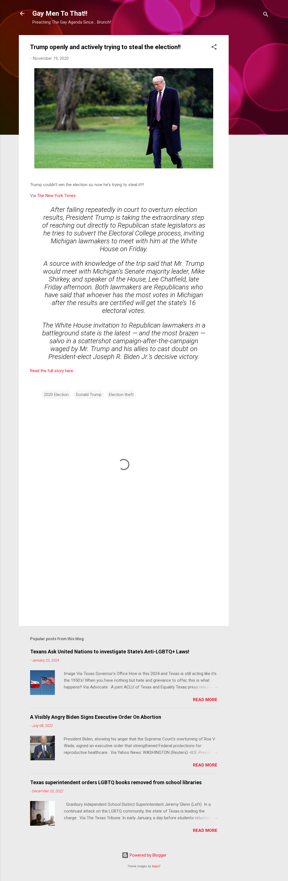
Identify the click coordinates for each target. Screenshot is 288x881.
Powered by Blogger (147, 855)
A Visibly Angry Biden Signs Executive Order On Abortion (95, 717)
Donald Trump (89, 394)
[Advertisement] (251, 119)
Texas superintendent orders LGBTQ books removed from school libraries (116, 782)
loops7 (156, 866)
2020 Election (56, 394)
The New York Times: (56, 195)
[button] (214, 48)
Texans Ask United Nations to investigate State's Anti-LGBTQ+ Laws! (109, 652)
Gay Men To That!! (59, 13)
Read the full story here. (52, 370)
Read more (205, 699)
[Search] (265, 15)
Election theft (121, 394)
